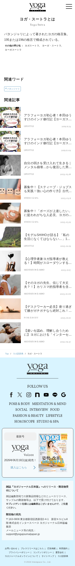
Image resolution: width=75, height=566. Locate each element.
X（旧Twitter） (19, 394)
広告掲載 (51, 548)
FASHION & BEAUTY (28, 416)
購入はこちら (19, 467)
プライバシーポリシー (19, 552)
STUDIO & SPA (48, 422)
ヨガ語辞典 (63, 556)
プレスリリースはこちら (32, 548)
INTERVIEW (39, 410)
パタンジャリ (13, 89)
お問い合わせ (11, 548)
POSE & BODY (19, 404)
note (37, 394)
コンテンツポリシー (42, 552)
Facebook (10, 394)
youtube (46, 394)
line (55, 394)
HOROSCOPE (24, 422)
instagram (28, 394)
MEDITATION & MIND (49, 404)
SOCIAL (21, 410)
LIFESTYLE (54, 416)
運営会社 (59, 552)
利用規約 (63, 548)
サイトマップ (48, 556)
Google (63, 394)
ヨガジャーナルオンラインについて (21, 556)
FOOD (55, 410)
